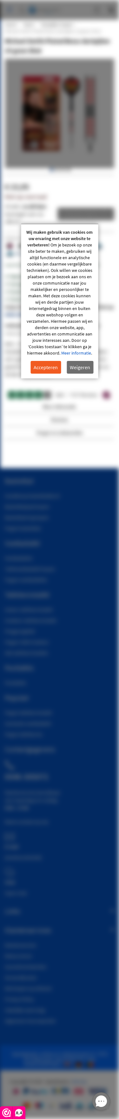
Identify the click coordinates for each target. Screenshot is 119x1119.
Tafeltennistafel (27, 594)
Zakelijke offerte (81, 214)
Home (10, 24)
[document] (59, 301)
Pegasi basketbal (23, 528)
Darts (28, 24)
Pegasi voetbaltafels (26, 580)
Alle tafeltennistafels (26, 653)
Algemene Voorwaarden (30, 1021)
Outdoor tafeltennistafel (30, 620)
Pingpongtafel (20, 631)
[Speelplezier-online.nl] (68, 1064)
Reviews (59, 420)
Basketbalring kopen (27, 517)
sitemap (79, 1081)
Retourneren (18, 956)
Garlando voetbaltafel (28, 723)
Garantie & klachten (26, 967)
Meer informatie (76, 353)
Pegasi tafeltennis (24, 734)
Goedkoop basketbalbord (32, 496)
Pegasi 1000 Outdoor (27, 642)
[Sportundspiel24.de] (80, 1064)
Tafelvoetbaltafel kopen (30, 569)
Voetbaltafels (19, 558)
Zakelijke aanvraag (25, 1010)
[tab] (59, 408)
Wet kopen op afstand (28, 988)
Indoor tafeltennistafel (29, 609)
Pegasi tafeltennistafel (28, 712)
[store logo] (44, 7)
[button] (51, 169)
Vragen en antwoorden (59, 433)
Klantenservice (20, 945)
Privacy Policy (19, 999)
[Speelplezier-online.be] (91, 1064)
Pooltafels (15, 683)
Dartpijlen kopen (57, 24)
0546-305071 (18, 314)
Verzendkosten (21, 977)
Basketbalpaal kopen (27, 506)
